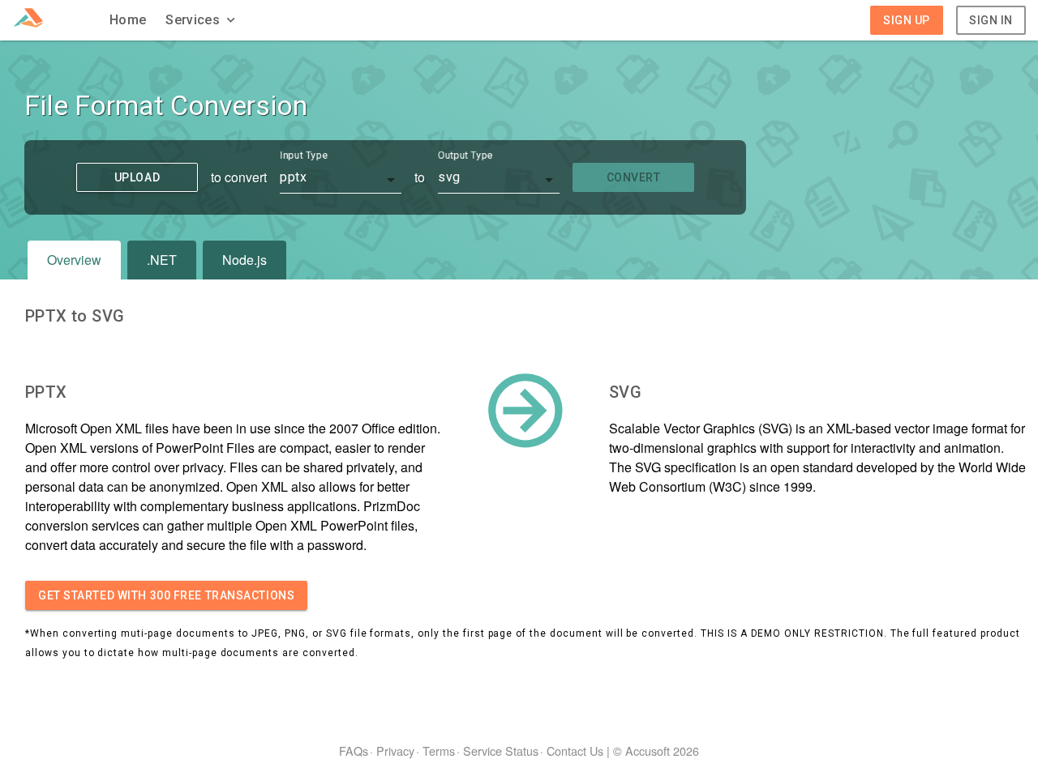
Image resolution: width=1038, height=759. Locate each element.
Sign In (991, 20)
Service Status (500, 750)
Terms (438, 750)
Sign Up (906, 20)
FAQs (353, 750)
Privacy (395, 750)
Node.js (244, 259)
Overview (74, 259)
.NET (162, 259)
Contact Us (575, 750)
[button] (202, 20)
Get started (166, 595)
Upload (137, 177)
